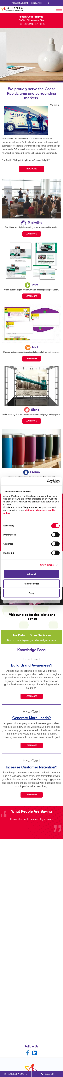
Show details (47, 564)
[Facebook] (28, 1053)
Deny (31, 593)
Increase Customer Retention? (31, 767)
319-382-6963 (36, 24)
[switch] (55, 534)
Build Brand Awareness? (31, 665)
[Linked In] (34, 1053)
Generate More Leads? (31, 718)
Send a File (36, 3)
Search (48, 3)
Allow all (31, 574)
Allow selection (31, 583)
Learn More (31, 696)
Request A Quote (20, 3)
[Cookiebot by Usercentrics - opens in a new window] (47, 481)
